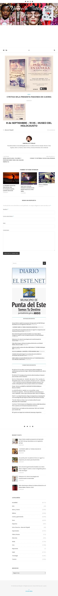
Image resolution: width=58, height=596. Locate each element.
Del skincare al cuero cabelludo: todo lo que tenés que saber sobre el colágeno (28, 392)
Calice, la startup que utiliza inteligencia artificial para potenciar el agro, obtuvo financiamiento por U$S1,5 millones (29, 371)
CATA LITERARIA (43, 184)
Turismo (14, 559)
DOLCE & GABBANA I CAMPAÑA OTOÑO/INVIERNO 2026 (25, 351)
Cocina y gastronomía (17, 516)
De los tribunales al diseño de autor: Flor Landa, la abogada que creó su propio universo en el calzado (28, 382)
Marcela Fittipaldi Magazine (29, 11)
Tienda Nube (16, 400)
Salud (13, 552)
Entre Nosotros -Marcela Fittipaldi (21, 527)
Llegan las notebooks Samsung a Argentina (30, 412)
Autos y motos (16, 509)
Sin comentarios (51, 130)
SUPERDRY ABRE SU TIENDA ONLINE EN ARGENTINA (24, 327)
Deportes (14, 523)
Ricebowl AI (15, 369)
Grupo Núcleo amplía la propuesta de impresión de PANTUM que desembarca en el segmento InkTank (28, 323)
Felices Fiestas (16, 534)
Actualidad (14, 502)
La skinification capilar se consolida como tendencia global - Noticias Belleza (25, 391)
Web (4, 223)
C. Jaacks (44, 586)
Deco (13, 520)
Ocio (29, 94)
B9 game (15, 412)
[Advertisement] (29, 36)
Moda (13, 541)
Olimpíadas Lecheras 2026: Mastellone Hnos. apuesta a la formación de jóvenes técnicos (28, 404)
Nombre (5, 209)
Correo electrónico (8, 216)
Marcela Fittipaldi (9, 130)
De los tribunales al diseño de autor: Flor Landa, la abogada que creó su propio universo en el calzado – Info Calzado (28, 380)
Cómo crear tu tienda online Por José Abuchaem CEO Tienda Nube (26, 400)
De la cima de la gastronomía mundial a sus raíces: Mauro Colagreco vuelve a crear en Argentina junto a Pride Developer (28, 334)
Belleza (14, 513)
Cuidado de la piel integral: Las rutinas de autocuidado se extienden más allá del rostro (26, 354)
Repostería (15, 548)
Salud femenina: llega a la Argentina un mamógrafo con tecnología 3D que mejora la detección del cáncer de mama (28, 396)
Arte (13, 506)
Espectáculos (15, 531)
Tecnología (15, 555)
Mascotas (14, 538)
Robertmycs (16, 408)
